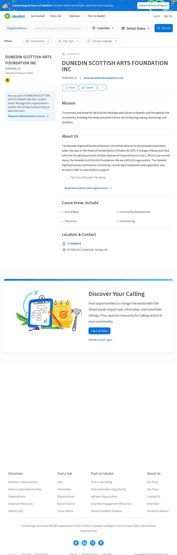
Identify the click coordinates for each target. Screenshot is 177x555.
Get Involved (38, 16)
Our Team (153, 489)
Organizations (16, 496)
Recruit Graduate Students (106, 511)
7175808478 (74, 244)
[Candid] (7, 80)
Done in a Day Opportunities (24, 489)
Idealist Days (15, 511)
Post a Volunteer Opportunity (108, 489)
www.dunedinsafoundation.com (103, 78)
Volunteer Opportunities (23, 482)
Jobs (60, 482)
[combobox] (61, 28)
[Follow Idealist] (76, 543)
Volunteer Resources (20, 504)
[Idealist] (14, 16)
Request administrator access (26, 116)
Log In (156, 16)
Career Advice (65, 511)
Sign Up (168, 16)
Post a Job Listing (101, 482)
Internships (64, 489)
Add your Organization (104, 496)
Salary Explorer (66, 504)
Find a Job (55, 16)
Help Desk (153, 504)
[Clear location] (112, 28)
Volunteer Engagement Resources (111, 504)
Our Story (152, 482)
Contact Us (153, 496)
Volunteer (74, 16)
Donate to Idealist (158, 511)
